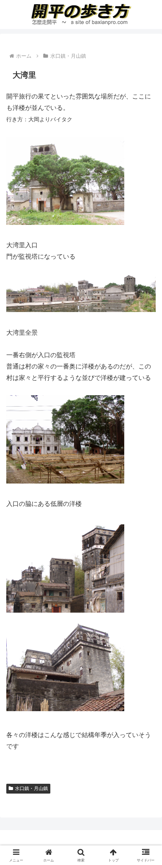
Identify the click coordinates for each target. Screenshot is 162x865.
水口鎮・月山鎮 (31, 788)
